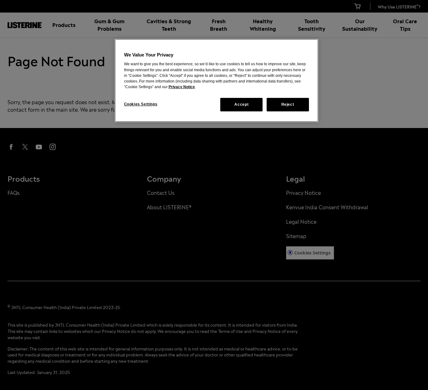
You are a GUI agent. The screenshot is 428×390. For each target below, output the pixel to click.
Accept (241, 104)
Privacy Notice (182, 87)
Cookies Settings (141, 104)
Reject (287, 104)
